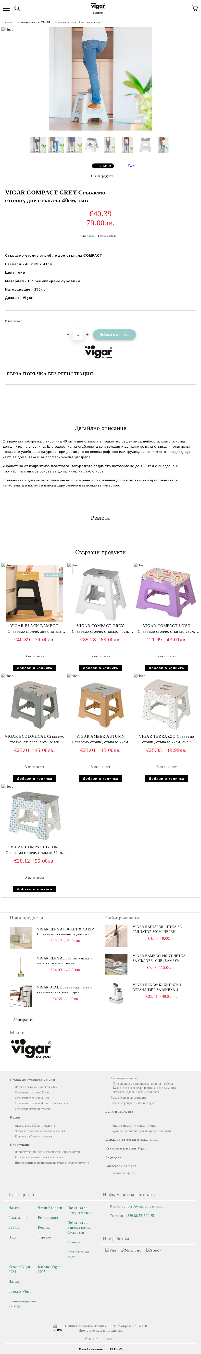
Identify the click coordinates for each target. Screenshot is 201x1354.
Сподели (105, 166)
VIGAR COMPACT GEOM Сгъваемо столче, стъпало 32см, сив (34, 851)
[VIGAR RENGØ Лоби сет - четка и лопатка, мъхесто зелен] (21, 967)
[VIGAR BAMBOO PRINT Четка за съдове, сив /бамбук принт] (116, 965)
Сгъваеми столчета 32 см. (32, 1098)
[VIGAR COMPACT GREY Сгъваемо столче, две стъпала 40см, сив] (100, 129)
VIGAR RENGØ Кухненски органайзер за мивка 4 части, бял (157, 987)
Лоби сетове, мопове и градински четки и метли (47, 1152)
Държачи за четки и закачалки (131, 1139)
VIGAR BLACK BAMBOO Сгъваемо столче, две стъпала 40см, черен (34, 630)
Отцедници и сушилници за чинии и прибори (143, 1083)
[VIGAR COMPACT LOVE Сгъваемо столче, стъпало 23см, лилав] (167, 620)
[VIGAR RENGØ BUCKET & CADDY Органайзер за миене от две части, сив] (21, 938)
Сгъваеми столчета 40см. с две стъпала (77, 22)
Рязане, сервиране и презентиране (133, 1103)
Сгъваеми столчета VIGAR (33, 22)
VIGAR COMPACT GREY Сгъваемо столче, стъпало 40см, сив (100, 630)
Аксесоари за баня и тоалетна (35, 1125)
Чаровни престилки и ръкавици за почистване (141, 1131)
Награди (15, 1281)
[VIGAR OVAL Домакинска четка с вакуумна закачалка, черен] (21, 996)
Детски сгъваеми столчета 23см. (36, 1087)
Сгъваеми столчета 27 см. (32, 1092)
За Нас (14, 1227)
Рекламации (18, 1218)
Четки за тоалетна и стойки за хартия (40, 1131)
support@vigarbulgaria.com (143, 1206)
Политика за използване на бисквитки (78, 1227)
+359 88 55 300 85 (139, 1216)
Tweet (132, 166)
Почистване (20, 1145)
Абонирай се (23, 1020)
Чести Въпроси (50, 1208)
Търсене (44, 1237)
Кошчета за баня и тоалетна (33, 1136)
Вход (12, 1237)
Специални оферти (123, 1173)
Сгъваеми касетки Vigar (125, 1148)
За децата (113, 1157)
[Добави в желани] (188, 319)
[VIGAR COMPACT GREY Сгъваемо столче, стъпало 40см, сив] (100, 621)
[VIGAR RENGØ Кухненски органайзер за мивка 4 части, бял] (116, 994)
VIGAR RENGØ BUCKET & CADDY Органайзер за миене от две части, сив (66, 932)
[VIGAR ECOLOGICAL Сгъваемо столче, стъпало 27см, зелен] (34, 731)
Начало (7, 22)
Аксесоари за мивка (124, 1078)
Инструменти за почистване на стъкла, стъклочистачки (52, 1162)
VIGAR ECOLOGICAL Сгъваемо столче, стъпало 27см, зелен (34, 739)
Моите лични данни (100, 1338)
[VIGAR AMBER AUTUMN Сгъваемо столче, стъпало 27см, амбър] (100, 731)
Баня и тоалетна (119, 1111)
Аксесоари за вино (121, 1166)
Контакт (44, 1227)
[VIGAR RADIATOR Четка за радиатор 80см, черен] (116, 936)
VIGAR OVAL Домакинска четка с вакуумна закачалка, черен (64, 990)
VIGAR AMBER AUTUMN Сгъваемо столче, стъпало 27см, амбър (100, 740)
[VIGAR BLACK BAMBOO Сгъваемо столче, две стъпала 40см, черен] (34, 621)
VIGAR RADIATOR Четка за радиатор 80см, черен (157, 929)
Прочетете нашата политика (101, 1330)
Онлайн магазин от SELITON (100, 1349)
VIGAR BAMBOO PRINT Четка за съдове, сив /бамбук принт (159, 958)
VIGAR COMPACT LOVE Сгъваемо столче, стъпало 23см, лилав (166, 630)
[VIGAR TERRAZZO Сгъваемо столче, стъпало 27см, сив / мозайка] (166, 731)
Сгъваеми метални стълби (32, 1109)
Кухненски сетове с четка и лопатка (39, 1157)
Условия (73, 1242)
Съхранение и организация (128, 1097)
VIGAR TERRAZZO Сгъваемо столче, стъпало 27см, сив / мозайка (166, 740)
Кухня (15, 1117)
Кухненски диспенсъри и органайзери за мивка (144, 1087)
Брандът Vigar (20, 1291)
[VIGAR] (31, 1049)
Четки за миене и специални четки (133, 1125)
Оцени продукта (102, 176)
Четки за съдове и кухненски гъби (136, 1092)
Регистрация (48, 1218)
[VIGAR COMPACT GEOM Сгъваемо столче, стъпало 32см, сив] (34, 842)
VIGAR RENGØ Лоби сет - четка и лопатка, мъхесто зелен (65, 961)
